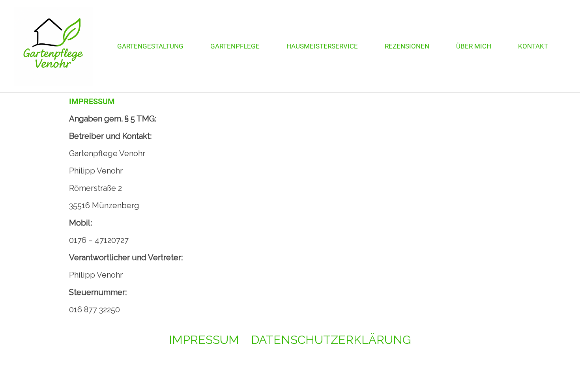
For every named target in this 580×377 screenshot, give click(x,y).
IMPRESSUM (204, 339)
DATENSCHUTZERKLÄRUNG (331, 339)
